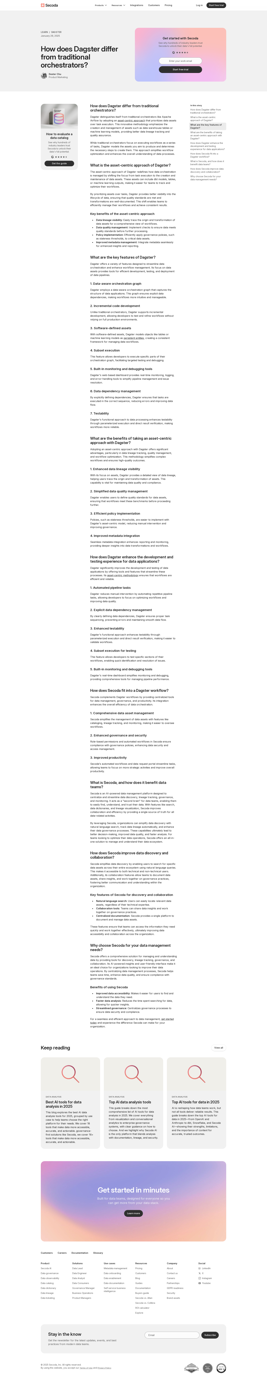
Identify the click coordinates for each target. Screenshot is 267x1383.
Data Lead (77, 1268)
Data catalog (47, 1283)
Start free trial (216, 5)
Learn (44, 32)
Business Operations (82, 1293)
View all (218, 1047)
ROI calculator (142, 1308)
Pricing (168, 5)
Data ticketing (48, 1298)
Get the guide (59, 163)
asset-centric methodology (122, 575)
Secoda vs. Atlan (143, 1298)
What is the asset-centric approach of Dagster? (203, 119)
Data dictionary (48, 1288)
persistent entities (134, 338)
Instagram (207, 1278)
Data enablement (112, 1278)
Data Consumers (80, 1283)
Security (171, 1293)
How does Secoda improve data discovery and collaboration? (207, 170)
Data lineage (47, 1293)
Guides (138, 1283)
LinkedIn (206, 1268)
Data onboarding (112, 1273)
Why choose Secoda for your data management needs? (205, 178)
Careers (62, 1253)
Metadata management (115, 1268)
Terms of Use (86, 1368)
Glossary (98, 1253)
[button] (101, 5)
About (170, 1268)
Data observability (50, 1278)
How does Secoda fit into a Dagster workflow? (204, 155)
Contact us (172, 1273)
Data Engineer (79, 1273)
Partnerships (173, 1283)
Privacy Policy (104, 1368)
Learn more (133, 1213)
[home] (49, 5)
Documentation (80, 1253)
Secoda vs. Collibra (145, 1303)
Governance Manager (83, 1288)
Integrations (136, 5)
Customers (154, 5)
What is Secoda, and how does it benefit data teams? (207, 163)
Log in (199, 5)
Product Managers (81, 1298)
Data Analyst (78, 1278)
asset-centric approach (131, 120)
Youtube (206, 1283)
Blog (137, 1278)
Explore (139, 1312)
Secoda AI (46, 1268)
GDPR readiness (175, 1288)
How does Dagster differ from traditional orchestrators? (205, 111)
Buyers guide (142, 1293)
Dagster (56, 32)
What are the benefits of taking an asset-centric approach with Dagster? (206, 135)
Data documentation (114, 1283)
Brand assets (173, 1298)
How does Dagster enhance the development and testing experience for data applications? (207, 146)
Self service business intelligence (115, 1289)
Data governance (50, 1273)
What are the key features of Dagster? (206, 126)
